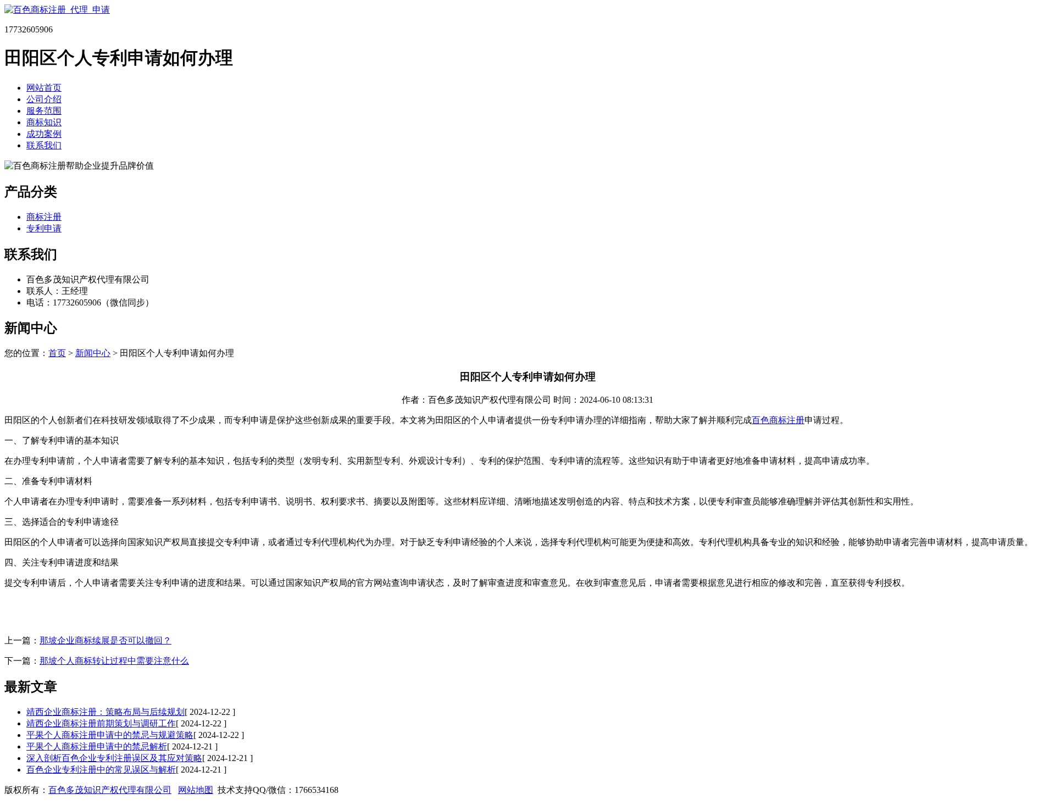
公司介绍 (44, 99)
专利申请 (44, 228)
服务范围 (44, 110)
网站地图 (195, 790)
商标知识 (44, 122)
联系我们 (44, 145)
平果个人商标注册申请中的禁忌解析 (96, 746)
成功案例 (44, 133)
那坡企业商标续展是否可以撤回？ (105, 640)
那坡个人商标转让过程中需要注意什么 (114, 660)
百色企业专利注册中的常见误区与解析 (101, 769)
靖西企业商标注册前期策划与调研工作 (101, 723)
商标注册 (44, 216)
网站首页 (44, 87)
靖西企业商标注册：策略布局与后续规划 (105, 712)
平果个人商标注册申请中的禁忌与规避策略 (109, 735)
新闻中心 (92, 353)
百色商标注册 (778, 420)
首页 (57, 353)
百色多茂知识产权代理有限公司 (109, 790)
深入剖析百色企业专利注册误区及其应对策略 (114, 758)
